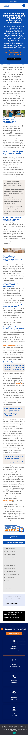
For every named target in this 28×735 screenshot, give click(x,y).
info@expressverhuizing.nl (15, 543)
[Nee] (26, 729)
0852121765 (15, 537)
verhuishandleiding (8, 500)
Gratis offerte (13, 59)
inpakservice (19, 383)
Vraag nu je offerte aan (9, 345)
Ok (14, 732)
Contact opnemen (14, 633)
